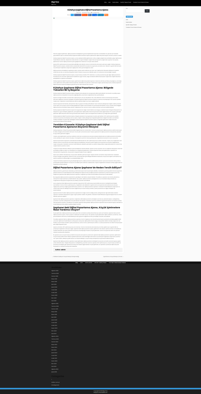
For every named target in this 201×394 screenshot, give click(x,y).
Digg (95, 15)
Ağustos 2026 (54, 270)
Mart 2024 (54, 350)
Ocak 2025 (54, 322)
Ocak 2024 (54, 355)
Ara (127, 8)
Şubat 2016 (54, 372)
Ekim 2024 (54, 331)
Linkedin (101, 15)
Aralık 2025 (54, 292)
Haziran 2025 (54, 309)
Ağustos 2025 (54, 303)
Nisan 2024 (54, 347)
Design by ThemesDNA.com (100, 392)
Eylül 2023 (53, 366)
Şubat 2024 (54, 352)
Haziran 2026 (54, 276)
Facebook (78, 15)
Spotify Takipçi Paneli (125, 2)
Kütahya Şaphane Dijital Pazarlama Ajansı (88, 10)
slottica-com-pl (55, 382)
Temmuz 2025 (55, 306)
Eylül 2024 (53, 333)
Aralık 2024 (54, 325)
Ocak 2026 (54, 290)
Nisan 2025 (54, 314)
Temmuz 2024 (55, 339)
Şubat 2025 (54, 320)
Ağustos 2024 (54, 336)
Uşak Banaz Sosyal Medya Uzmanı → (113, 256)
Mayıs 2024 (54, 344)
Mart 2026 (53, 284)
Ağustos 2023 (54, 369)
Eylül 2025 (53, 300)
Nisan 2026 (54, 281)
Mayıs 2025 (54, 311)
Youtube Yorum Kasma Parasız (141, 2)
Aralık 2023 (54, 358)
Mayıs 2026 (54, 279)
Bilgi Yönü (55, 2)
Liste (109, 2)
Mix (107, 15)
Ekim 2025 (54, 298)
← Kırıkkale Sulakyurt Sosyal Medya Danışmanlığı (65, 256)
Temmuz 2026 (55, 273)
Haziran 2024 (54, 342)
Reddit (85, 15)
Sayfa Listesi (115, 2)
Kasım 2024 (54, 328)
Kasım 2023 (54, 361)
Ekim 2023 (54, 363)
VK (90, 15)
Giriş (105, 2)
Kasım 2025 (54, 295)
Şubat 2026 (54, 287)
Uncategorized (95, 12)
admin (79, 12)
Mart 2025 (53, 317)
